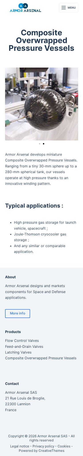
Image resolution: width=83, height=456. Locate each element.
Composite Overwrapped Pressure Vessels (40, 358)
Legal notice (19, 446)
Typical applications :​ (34, 205)
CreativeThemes (51, 450)
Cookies (64, 446)
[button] (10, 104)
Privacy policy (43, 446)
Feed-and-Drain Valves (24, 346)
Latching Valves (18, 352)
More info (17, 313)
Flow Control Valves (22, 340)
